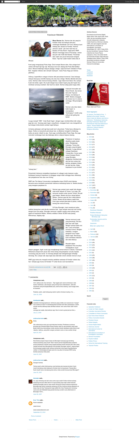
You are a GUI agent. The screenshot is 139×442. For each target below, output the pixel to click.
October (92, 195)
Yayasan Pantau (93, 345)
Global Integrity (93, 322)
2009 (90, 180)
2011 (90, 175)
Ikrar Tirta (36, 400)
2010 (90, 177)
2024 (90, 142)
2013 (90, 170)
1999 (90, 255)
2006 (90, 188)
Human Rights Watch (95, 324)
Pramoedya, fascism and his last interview (98, 220)
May (91, 208)
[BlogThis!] (60, 267)
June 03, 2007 (37, 354)
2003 (90, 245)
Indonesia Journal (94, 327)
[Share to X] (62, 267)
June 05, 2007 (37, 372)
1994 (90, 268)
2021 (90, 149)
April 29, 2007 (37, 332)
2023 (90, 144)
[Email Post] (54, 267)
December (93, 190)
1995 (90, 265)
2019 (90, 155)
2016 (90, 162)
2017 (90, 160)
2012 (90, 172)
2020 (90, 152)
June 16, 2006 (37, 294)
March (92, 231)
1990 (90, 278)
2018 (90, 157)
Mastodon (90, 75)
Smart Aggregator (92, 111)
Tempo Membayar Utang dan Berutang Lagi (98, 215)
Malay (35, 269)
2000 (90, 252)
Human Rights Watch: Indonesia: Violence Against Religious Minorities (96, 127)
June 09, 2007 (37, 394)
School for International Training (98, 343)
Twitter (89, 70)
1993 (90, 270)
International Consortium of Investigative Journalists (96, 333)
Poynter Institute (93, 339)
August (92, 200)
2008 (90, 182)
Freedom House (93, 320)
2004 (90, 242)
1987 (90, 285)
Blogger (77, 437)
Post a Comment (36, 416)
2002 (90, 247)
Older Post (79, 420)
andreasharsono (38, 318)
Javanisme (93, 223)
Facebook (90, 72)
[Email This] (58, 267)
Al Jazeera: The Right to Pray (95, 114)
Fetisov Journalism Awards (96, 318)
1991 (90, 275)
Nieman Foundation (94, 336)
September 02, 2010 (39, 412)
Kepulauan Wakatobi (96, 210)
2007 (90, 185)
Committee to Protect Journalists (98, 313)
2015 (90, 165)
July (91, 202)
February (93, 234)
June (92, 205)
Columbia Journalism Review (97, 311)
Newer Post (32, 420)
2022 (90, 147)
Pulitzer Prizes (93, 341)
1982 (90, 291)
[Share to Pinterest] (66, 267)
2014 (90, 167)
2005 (90, 240)
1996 (90, 263)
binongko (36, 378)
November (93, 192)
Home (56, 420)
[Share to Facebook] (64, 267)
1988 (90, 283)
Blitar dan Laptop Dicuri (97, 226)
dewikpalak (36, 300)
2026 (90, 137)
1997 (90, 260)
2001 (90, 250)
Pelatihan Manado (95, 212)
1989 (90, 280)
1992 (90, 273)
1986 (90, 288)
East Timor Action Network (96, 315)
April (91, 229)
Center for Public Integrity (96, 309)
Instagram (90, 74)
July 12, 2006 (37, 312)
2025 (90, 139)
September (93, 197)
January (92, 237)
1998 (90, 258)
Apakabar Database (94, 307)
